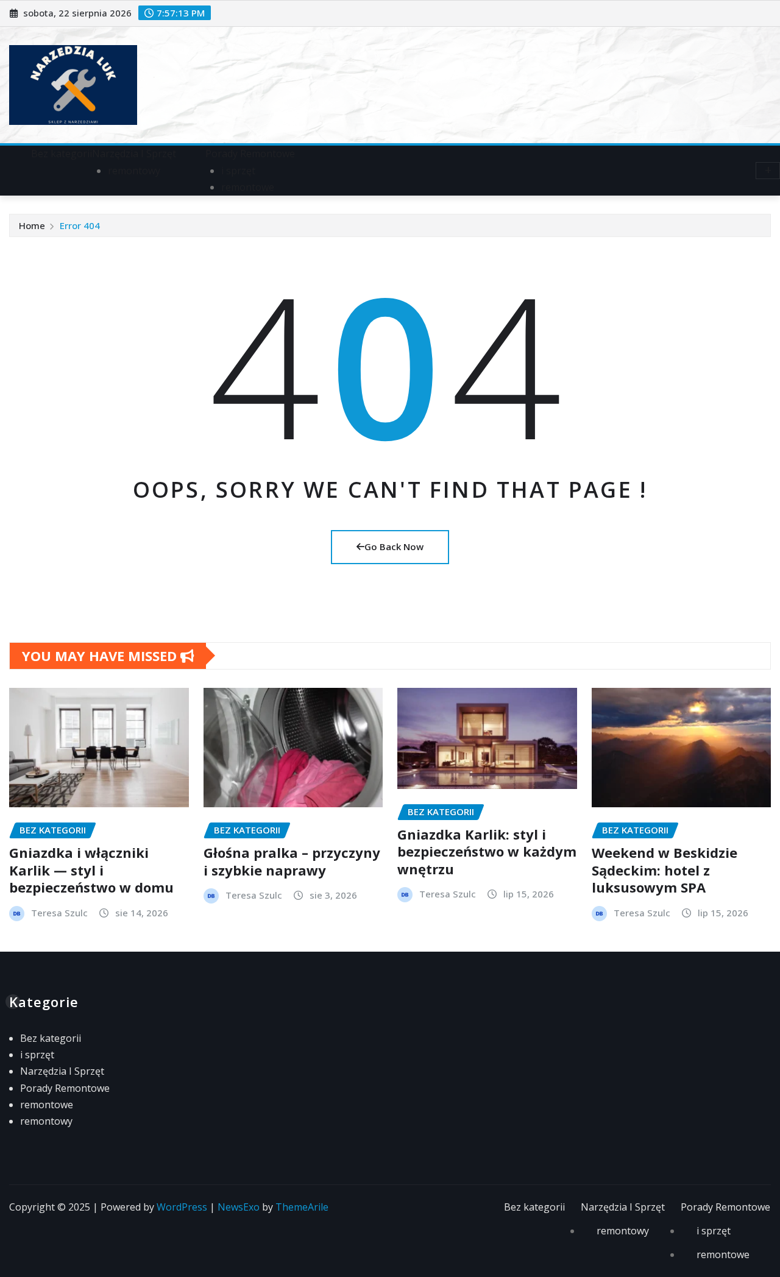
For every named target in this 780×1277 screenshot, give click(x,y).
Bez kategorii (61, 153)
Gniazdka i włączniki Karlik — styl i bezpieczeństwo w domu (91, 869)
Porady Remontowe (250, 153)
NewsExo (239, 1207)
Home (32, 225)
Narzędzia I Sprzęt (134, 153)
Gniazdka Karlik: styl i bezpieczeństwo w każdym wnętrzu (486, 851)
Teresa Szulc (59, 913)
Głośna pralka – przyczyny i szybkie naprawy (292, 861)
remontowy (134, 170)
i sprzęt (238, 170)
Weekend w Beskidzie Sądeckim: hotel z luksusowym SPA (664, 869)
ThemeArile (301, 1207)
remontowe (247, 187)
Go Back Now (394, 546)
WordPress (182, 1207)
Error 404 (80, 225)
